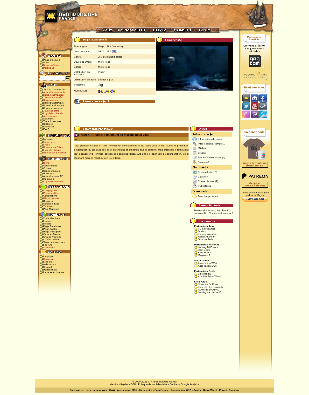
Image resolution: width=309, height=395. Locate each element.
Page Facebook (52, 226)
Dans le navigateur (53, 94)
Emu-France (204, 252)
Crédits (202, 152)
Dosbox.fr (48, 126)
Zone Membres (51, 218)
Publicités (48, 173)
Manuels (48, 139)
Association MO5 (207, 265)
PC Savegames (206, 228)
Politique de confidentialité (153, 384)
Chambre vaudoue (53, 108)
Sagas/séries (50, 100)
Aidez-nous (49, 264)
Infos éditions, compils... (211, 143)
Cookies (174, 384)
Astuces (202, 162)
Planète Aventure (207, 234)
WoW (112, 390)
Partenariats (50, 269)
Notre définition (51, 65)
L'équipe (48, 256)
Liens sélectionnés (53, 272)
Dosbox (202, 231)
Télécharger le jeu (208, 196)
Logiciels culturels (53, 113)
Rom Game (204, 250)
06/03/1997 (104, 51)
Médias (202, 148)
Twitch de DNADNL (208, 289)
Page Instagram (52, 231)
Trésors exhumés (52, 97)
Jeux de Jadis (205, 239)
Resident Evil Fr (206, 236)
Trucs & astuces (52, 121)
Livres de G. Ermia (208, 284)
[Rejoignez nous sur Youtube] (254, 106)
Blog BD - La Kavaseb (210, 287)
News (46, 62)
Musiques (48, 179)
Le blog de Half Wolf (209, 292)
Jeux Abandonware (54, 89)
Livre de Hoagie (52, 150)
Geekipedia (204, 273)
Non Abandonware (53, 105)
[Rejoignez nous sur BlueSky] (265, 114)
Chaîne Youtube (52, 237)
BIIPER (47, 163)
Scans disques (206, 181)
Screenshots (50, 165)
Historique (48, 259)
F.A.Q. (46, 129)
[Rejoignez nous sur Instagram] (246, 114)
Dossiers (48, 201)
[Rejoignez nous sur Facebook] (265, 98)
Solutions (48, 118)
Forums (47, 221)
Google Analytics (190, 384)
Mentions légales (119, 384)
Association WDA (207, 263)
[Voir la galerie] (194, 71)
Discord (47, 223)
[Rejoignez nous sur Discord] (254, 98)
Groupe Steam (51, 234)
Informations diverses (210, 139)
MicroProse (104, 61)
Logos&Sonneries (53, 181)
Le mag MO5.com (208, 247)
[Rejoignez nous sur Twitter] (245, 106)
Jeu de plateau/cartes (110, 56)
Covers (47, 168)
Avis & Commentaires (209, 157)
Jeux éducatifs (51, 110)
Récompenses (51, 198)
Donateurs (49, 247)
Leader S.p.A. (106, 79)
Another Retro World (209, 276)
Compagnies (50, 190)
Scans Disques (51, 171)
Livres (46, 144)
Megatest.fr (204, 255)
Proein (101, 72)
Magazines (49, 142)
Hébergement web (96, 390)
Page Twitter (50, 229)
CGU (133, 384)
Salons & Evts (51, 203)
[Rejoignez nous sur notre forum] (245, 98)
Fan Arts (47, 245)
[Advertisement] (153, 115)
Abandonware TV (53, 176)
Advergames (50, 116)
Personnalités (50, 193)
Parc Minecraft (51, 209)
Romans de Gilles (53, 147)
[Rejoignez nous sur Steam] (265, 106)
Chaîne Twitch (51, 239)
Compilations (50, 195)
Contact (47, 267)
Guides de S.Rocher (54, 152)
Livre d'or (48, 261)
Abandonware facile (54, 92)
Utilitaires (48, 124)
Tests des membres (54, 242)
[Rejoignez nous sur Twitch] (255, 114)
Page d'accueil (51, 60)
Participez (48, 67)
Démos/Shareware (53, 102)
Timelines (48, 206)
